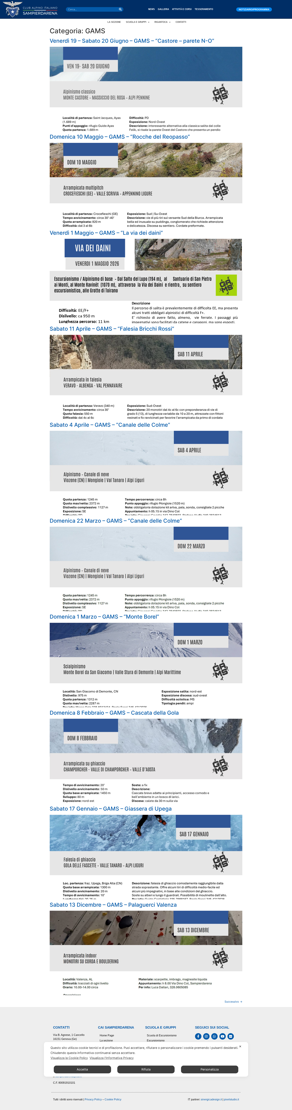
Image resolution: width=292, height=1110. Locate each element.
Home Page (107, 1035)
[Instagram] (206, 1036)
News (151, 9)
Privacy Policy (93, 1099)
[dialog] (146, 1059)
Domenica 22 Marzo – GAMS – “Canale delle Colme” (116, 520)
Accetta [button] (82, 1069)
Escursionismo (156, 1040)
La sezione (114, 22)
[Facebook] (198, 1036)
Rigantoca (160, 22)
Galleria (163, 9)
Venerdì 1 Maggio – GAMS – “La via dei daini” (106, 232)
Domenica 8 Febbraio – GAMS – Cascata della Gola (114, 712)
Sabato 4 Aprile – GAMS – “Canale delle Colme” (110, 425)
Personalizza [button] (210, 1069)
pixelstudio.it (231, 1099)
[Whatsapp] (214, 1036)
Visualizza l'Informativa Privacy (112, 1058)
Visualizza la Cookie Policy (69, 1058)
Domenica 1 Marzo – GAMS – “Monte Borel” (104, 616)
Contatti (181, 22)
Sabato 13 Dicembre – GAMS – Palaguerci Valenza (113, 904)
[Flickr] (230, 1036)
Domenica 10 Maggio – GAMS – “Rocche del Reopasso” (120, 136)
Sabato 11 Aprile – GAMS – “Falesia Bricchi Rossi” (112, 328)
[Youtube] (222, 1036)
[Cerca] (120, 9)
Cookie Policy (113, 1099)
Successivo (233, 1001)
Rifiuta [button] (146, 1069)
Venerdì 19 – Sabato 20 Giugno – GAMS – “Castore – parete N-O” (132, 40)
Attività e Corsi (182, 9)
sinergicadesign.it (211, 1099)
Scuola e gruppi (136, 22)
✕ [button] (240, 1046)
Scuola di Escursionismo (162, 1035)
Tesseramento (204, 9)
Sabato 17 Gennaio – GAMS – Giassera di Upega (111, 808)
